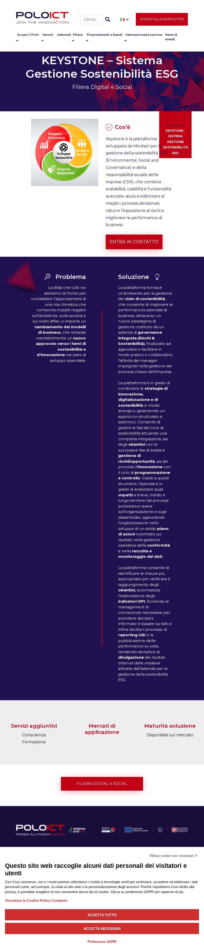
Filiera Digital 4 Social (102, 783)
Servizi (48, 35)
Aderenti (64, 35)
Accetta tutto (102, 915)
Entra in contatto (134, 242)
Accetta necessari (102, 929)
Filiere (78, 35)
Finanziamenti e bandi (104, 35)
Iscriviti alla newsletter (162, 19)
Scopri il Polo (28, 35)
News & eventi (171, 37)
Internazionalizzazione (143, 35)
